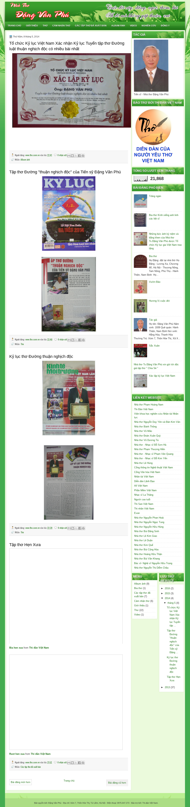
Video (133, 25)
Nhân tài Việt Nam (144, 476)
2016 (168, 588)
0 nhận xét (62, 155)
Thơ (45, 25)
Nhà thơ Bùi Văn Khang (147, 558)
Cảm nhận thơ (61, 25)
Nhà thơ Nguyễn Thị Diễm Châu (151, 567)
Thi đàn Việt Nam (39, 647)
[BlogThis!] (72, 156)
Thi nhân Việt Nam (144, 508)
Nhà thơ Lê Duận (143, 540)
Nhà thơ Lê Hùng (143, 463)
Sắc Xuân (154, 345)
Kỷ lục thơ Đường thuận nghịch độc (41, 356)
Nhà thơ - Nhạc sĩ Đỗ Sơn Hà (150, 444)
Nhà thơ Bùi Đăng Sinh (146, 531)
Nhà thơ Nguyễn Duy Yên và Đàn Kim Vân (157, 422)
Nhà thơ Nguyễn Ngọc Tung (149, 522)
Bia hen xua (16, 647)
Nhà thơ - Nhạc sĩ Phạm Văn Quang (153, 454)
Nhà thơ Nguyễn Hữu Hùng (148, 526)
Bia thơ (153, 256)
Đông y (165, 25)
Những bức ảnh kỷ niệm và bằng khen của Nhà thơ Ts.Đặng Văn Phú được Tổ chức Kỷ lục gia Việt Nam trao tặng (165, 241)
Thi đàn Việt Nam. (150, 803)
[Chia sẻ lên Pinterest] (83, 156)
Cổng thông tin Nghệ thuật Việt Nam (153, 467)
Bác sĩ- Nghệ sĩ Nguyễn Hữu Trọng (153, 563)
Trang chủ (14, 25)
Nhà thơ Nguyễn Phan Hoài (149, 517)
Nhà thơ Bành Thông (145, 426)
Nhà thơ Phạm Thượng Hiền (149, 449)
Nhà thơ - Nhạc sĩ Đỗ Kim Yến (150, 458)
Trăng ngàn (155, 196)
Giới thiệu (32, 25)
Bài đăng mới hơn (20, 782)
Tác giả (153, 319)
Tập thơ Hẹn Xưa (25, 544)
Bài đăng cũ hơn (117, 782)
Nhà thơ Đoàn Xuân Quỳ (147, 435)
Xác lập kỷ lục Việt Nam (162, 375)
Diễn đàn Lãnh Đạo (144, 481)
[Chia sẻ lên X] (76, 156)
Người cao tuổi (142, 499)
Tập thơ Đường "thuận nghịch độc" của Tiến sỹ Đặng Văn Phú (65, 172)
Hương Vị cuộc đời (159, 300)
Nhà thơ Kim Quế (143, 545)
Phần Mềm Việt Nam (145, 490)
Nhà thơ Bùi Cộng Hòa (146, 549)
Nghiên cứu (149, 25)
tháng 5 (172, 602)
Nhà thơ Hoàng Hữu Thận (148, 554)
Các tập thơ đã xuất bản (91, 25)
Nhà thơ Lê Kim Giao (145, 536)
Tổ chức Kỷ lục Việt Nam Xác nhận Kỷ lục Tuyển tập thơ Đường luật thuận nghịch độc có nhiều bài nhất (66, 46)
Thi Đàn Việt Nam (143, 409)
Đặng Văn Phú (54, 803)
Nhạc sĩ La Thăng (143, 494)
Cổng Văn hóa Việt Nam (147, 472)
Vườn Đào (154, 281)
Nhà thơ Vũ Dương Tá (146, 440)
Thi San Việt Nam (143, 504)
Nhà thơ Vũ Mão (143, 431)
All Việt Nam (141, 485)
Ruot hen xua (16, 754)
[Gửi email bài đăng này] (69, 156)
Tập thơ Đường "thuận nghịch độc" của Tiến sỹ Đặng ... (173, 641)
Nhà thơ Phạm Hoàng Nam (148, 404)
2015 (168, 593)
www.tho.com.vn (32, 155)
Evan (137, 513)
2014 (168, 598)
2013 (168, 687)
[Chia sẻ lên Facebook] (79, 156)
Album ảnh (118, 25)
